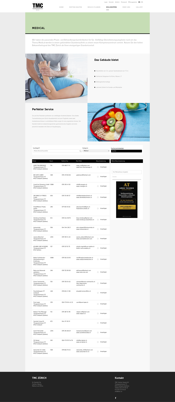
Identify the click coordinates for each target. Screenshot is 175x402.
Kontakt (111, 2)
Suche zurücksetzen (117, 148)
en (142, 2)
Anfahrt (117, 2)
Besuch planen (94, 7)
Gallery (139, 7)
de (139, 2)
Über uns (126, 7)
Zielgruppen (111, 7)
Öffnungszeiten (132, 2)
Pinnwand (124, 2)
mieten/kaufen (75, 7)
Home (61, 7)
